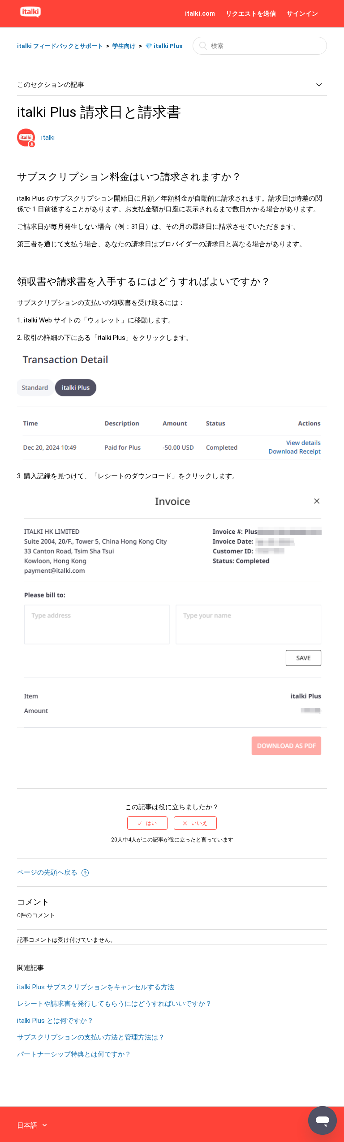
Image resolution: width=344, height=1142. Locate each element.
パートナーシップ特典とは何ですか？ (74, 1054)
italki (48, 137)
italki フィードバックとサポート (60, 46)
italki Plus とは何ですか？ (55, 1021)
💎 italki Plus (163, 46)
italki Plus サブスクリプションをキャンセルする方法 (95, 987)
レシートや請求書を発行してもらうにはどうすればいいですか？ (114, 1004)
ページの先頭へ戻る (48, 872)
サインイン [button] (302, 13)
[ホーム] (30, 18)
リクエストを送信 (251, 13)
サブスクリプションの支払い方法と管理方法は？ (91, 1037)
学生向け (124, 46)
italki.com (200, 13)
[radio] (147, 823)
